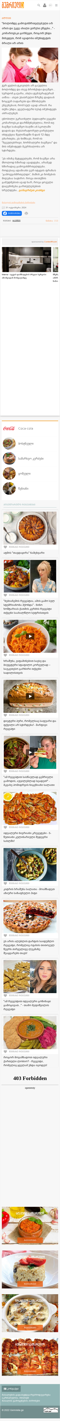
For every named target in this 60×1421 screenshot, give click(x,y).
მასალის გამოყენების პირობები (18, 202)
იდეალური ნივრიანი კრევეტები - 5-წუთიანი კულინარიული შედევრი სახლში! (27, 837)
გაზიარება (14, 213)
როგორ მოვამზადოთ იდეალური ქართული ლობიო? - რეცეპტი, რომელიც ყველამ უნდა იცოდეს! (26, 1061)
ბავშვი (16, 220)
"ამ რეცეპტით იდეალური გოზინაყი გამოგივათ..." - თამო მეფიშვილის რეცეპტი (27, 1005)
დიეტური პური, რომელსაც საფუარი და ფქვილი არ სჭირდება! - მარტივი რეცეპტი (30, 725)
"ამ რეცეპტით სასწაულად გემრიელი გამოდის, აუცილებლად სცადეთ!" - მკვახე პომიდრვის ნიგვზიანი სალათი (29, 781)
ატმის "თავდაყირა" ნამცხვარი (24, 553)
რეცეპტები (30, 1240)
